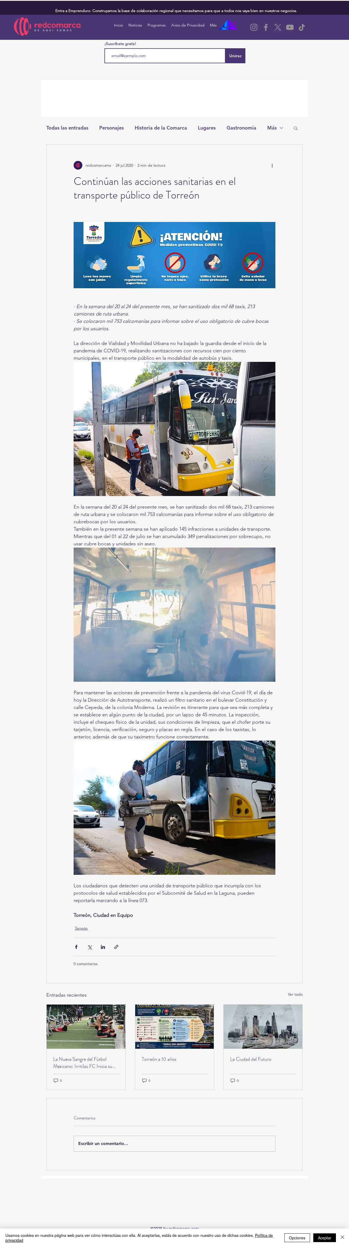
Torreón (81, 928)
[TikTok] (301, 27)
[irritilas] (86, 1027)
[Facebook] (265, 27)
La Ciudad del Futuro (250, 1059)
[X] (277, 27)
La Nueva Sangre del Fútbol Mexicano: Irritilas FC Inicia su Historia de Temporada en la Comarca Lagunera (82, 1063)
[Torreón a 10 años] (174, 1027)
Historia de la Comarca (161, 128)
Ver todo (295, 994)
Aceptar (324, 1237)
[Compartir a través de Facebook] (76, 946)
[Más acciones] (272, 165)
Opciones (297, 1237)
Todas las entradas (67, 128)
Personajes (111, 128)
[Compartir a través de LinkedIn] (103, 946)
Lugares (207, 128)
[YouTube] (289, 27)
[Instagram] (253, 27)
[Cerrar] (342, 1238)
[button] (295, 128)
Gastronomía (241, 128)
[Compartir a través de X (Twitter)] (89, 946)
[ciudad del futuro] (263, 1027)
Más (272, 128)
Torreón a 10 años (159, 1059)
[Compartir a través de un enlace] (116, 946)
